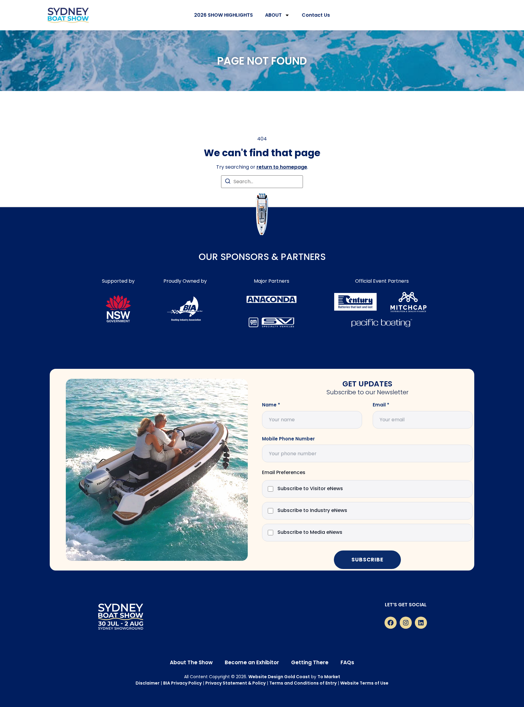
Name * (271, 405)
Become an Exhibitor (252, 662)
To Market (328, 677)
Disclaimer (148, 683)
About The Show (191, 662)
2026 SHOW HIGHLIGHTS (223, 15)
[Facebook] (391, 623)
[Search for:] (262, 181)
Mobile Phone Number (288, 439)
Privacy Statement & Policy (235, 683)
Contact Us (316, 15)
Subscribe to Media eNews (309, 532)
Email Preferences (283, 473)
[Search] (228, 182)
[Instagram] (406, 623)
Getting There (309, 662)
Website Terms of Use (364, 683)
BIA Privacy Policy (182, 683)
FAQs (347, 662)
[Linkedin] (421, 623)
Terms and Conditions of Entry (303, 683)
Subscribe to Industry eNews (312, 510)
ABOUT (273, 15)
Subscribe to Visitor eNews (310, 489)
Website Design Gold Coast (279, 677)
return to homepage (282, 166)
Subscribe (367, 559)
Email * (381, 405)
